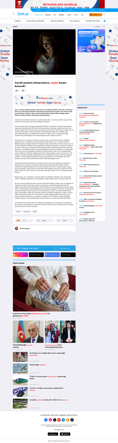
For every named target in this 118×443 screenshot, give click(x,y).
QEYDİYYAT (102, 10)
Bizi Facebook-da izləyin (53, 254)
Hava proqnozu (75, 21)
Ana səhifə (97, 26)
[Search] (104, 14)
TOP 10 (76, 15)
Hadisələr (18, 21)
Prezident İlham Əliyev (93, 21)
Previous (13, 21)
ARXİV (56, 415)
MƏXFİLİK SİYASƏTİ (72, 415)
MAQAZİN (48, 15)
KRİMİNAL (61, 15)
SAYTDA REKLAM (45, 415)
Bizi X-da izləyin (67, 254)
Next (105, 21)
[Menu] (14, 14)
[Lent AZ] (23, 14)
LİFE (55, 15)
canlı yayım (26, 211)
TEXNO (69, 15)
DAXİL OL (93, 10)
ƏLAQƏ (52, 415)
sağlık (34, 211)
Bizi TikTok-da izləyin (36, 254)
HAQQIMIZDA (62, 415)
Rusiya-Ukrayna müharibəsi (35, 21)
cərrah (18, 211)
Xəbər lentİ (38, 15)
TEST (82, 15)
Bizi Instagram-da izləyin (21, 254)
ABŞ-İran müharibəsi (57, 21)
